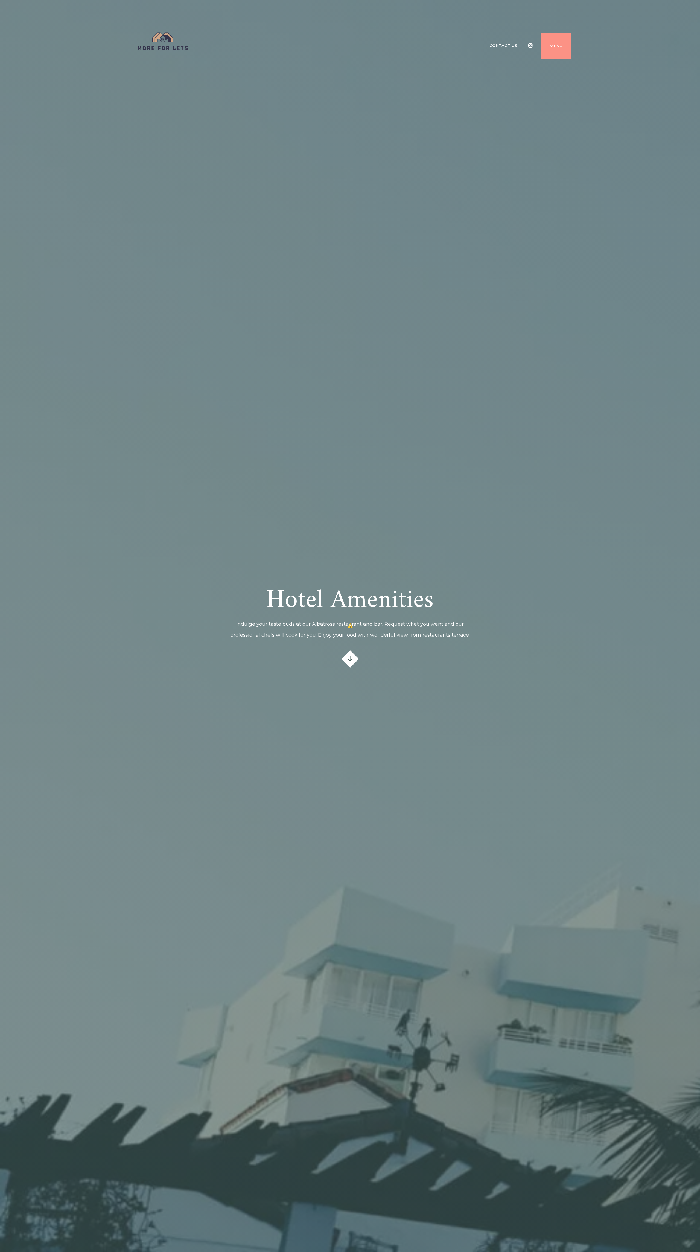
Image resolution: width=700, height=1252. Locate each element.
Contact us (503, 45)
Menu (556, 45)
